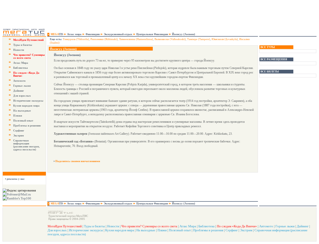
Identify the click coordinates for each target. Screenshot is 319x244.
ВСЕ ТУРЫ (267, 47)
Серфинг (18, 130)
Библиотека (20, 67)
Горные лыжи (22, 85)
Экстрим (18, 135)
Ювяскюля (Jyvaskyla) (225, 39)
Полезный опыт (23, 120)
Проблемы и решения (27, 125)
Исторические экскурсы (28, 100)
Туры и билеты (22, 44)
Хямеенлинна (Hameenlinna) (136, 39)
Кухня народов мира (26, 105)
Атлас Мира (20, 62)
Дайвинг (18, 90)
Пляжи (17, 115)
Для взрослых (22, 95)
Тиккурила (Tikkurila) (76, 39)
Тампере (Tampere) (198, 39)
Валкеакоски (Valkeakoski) (170, 39)
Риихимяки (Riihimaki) (104, 39)
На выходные (22, 110)
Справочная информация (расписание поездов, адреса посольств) (26, 145)
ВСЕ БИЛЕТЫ (269, 71)
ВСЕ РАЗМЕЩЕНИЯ (273, 59)
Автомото (19, 80)
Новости (18, 49)
